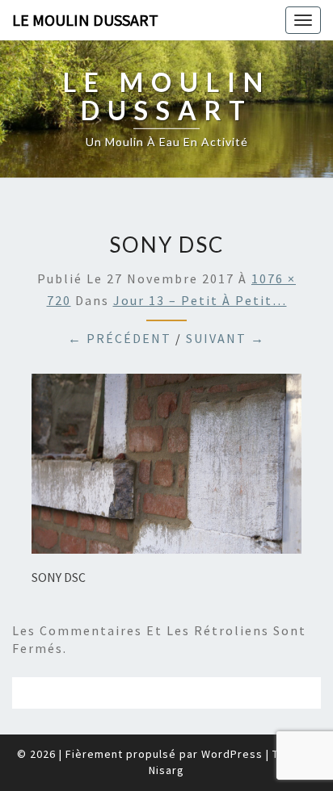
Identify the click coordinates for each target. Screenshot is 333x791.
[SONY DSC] (166, 468)
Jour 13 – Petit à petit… (200, 300)
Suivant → (225, 338)
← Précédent (119, 338)
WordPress (232, 754)
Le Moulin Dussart (85, 20)
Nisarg (166, 770)
